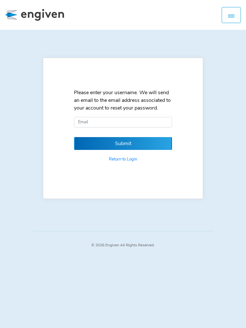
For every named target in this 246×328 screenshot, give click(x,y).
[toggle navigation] (231, 15)
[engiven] (37, 15)
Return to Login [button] (123, 159)
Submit (123, 143)
